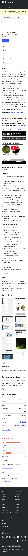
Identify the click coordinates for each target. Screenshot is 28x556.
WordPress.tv (6, 513)
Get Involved (18, 504)
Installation (6, 55)
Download (5, 41)
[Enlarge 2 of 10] (11, 318)
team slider (23, 425)
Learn (3, 504)
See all (24, 456)
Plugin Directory (6, 7)
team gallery (16, 425)
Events (17, 507)
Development (7, 59)
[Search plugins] (18, 17)
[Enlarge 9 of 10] (24, 331)
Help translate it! (14, 12)
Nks (5, 36)
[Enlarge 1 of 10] (11, 299)
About (3, 491)
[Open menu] (25, 2)
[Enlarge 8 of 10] (24, 325)
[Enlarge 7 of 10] (24, 318)
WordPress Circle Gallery (13, 129)
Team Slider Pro (21, 125)
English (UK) (8, 533)
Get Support (5, 273)
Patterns (17, 499)
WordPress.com (7, 518)
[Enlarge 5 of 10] (11, 356)
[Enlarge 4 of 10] (11, 333)
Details (5, 47)
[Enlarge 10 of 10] (24, 338)
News (3, 494)
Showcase (18, 491)
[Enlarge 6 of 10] (24, 299)
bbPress (5, 523)
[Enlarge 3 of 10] (11, 327)
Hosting (4, 497)
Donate (18, 510)
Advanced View (6, 430)
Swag (17, 513)
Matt (4, 520)
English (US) (23, 422)
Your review (5, 456)
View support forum (7, 468)
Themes (17, 494)
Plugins (17, 497)
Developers (5, 510)
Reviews (5, 51)
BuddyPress (6, 526)
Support (5, 63)
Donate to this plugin (7, 481)
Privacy (4, 499)
